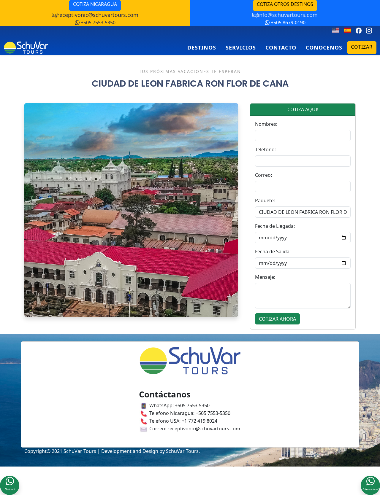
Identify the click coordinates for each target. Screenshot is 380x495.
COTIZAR (362, 47)
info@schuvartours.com (288, 14)
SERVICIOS (241, 47)
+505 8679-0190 (287, 22)
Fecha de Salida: (273, 251)
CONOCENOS (324, 47)
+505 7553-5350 (97, 22)
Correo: (263, 175)
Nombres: (266, 124)
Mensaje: (265, 277)
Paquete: (265, 200)
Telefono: (265, 149)
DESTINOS (201, 47)
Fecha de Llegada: (275, 226)
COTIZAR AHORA (277, 319)
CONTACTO (280, 47)
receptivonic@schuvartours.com (97, 14)
